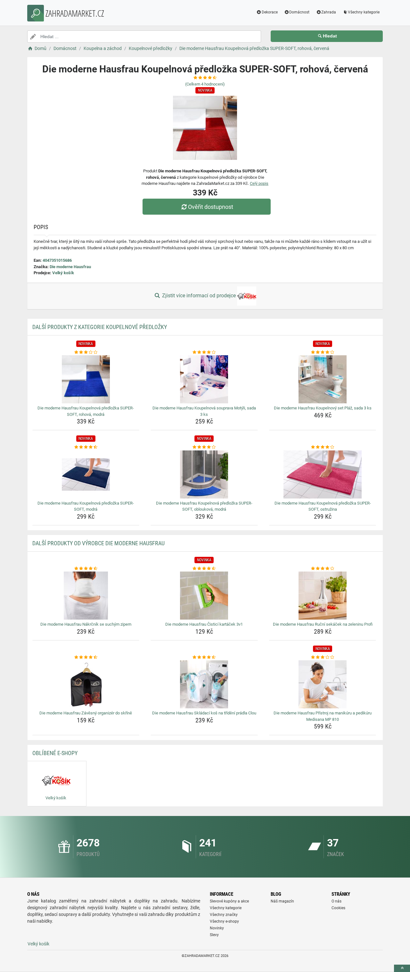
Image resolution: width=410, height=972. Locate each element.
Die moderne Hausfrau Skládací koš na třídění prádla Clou (204, 713)
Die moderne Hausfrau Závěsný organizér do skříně (85, 713)
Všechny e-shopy (224, 921)
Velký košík (63, 272)
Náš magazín (282, 901)
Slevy (214, 935)
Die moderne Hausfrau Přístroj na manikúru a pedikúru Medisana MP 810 (323, 716)
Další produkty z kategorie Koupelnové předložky (99, 327)
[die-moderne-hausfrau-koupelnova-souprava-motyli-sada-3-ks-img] (204, 379)
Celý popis (259, 183)
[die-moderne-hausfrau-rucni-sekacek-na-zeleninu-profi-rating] (322, 568)
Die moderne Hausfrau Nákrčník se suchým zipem (85, 624)
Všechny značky (224, 914)
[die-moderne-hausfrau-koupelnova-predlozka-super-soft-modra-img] (86, 474)
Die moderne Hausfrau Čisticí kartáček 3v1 (204, 624)
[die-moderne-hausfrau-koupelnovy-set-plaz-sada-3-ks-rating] (322, 352)
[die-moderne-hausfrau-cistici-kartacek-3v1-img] (204, 596)
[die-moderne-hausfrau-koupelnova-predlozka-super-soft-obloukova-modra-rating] (204, 447)
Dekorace (270, 12)
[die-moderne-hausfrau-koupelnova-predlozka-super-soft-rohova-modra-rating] (86, 352)
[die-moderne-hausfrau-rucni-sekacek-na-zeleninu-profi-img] (322, 596)
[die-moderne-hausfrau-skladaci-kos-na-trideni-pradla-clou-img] (204, 684)
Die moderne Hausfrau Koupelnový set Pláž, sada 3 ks (323, 408)
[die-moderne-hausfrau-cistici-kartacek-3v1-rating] (204, 568)
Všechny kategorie (364, 12)
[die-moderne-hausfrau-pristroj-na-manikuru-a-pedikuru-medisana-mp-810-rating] (322, 657)
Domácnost (299, 12)
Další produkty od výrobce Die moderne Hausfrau (98, 543)
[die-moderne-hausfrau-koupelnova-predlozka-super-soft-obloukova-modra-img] (204, 474)
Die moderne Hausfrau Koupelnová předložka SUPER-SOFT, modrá (85, 506)
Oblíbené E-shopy (55, 753)
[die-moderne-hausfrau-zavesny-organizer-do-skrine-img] (86, 684)
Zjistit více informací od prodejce (199, 295)
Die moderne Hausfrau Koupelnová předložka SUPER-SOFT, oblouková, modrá (204, 506)
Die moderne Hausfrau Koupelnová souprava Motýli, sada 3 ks (204, 411)
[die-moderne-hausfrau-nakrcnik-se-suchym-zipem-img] (86, 596)
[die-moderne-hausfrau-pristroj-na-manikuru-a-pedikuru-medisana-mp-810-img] (322, 684)
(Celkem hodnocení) (205, 84)
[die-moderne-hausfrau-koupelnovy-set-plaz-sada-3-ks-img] (322, 379)
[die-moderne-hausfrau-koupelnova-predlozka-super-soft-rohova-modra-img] (86, 379)
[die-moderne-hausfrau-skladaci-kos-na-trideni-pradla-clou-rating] (204, 657)
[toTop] (402, 968)
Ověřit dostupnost (210, 206)
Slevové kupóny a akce (229, 901)
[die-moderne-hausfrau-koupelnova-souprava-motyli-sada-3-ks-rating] (204, 352)
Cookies (338, 908)
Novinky (217, 928)
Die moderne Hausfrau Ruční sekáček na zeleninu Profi (323, 624)
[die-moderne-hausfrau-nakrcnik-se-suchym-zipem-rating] (86, 568)
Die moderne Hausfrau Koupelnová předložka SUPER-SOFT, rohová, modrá (85, 411)
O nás (336, 901)
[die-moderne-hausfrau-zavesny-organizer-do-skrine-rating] (86, 657)
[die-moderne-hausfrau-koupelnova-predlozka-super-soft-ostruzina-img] (322, 474)
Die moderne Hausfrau (70, 266)
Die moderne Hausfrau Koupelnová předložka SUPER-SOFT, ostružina (323, 506)
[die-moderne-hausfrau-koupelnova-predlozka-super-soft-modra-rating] (86, 447)
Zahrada (328, 12)
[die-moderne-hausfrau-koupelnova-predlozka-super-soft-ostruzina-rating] (322, 447)
